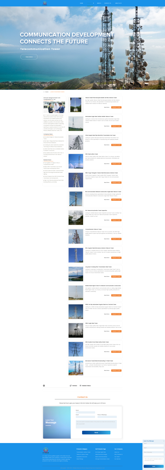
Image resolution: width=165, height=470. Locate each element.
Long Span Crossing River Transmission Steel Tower (98, 267)
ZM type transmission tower (102, 459)
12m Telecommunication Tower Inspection (96, 210)
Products (90, 3)
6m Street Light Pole (100, 452)
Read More (106, 107)
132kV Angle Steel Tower (91, 323)
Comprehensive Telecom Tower (93, 229)
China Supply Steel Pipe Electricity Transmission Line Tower (100, 135)
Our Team (117, 457)
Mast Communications (101, 457)
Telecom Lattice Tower (82, 454)
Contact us (107, 3)
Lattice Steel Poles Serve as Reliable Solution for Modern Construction (54, 149)
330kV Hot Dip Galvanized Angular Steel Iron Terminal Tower (100, 304)
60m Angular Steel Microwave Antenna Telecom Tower (99, 248)
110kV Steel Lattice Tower (91, 154)
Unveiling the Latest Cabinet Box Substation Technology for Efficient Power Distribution (54, 145)
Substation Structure (82, 457)
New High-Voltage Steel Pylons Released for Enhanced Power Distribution (54, 141)
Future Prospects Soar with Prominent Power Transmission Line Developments (54, 177)
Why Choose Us (118, 454)
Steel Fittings (80, 459)
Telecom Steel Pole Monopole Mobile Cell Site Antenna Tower (101, 98)
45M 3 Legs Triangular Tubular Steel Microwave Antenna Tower (101, 173)
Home (81, 3)
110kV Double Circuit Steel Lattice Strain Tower (97, 342)
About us (117, 3)
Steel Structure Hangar (101, 454)
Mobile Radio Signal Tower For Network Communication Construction (103, 286)
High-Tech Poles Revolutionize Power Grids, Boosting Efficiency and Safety (54, 181)
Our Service (117, 459)
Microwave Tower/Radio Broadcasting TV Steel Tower (99, 361)
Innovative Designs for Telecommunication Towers (54, 138)
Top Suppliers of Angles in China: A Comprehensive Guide (52, 163)
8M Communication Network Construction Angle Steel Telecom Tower (103, 192)
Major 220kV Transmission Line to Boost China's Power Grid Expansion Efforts (53, 167)
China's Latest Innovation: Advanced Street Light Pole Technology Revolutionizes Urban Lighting (54, 172)
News (98, 3)
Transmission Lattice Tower (83, 452)
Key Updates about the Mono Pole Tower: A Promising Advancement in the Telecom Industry (54, 154)
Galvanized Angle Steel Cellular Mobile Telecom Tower (99, 116)
